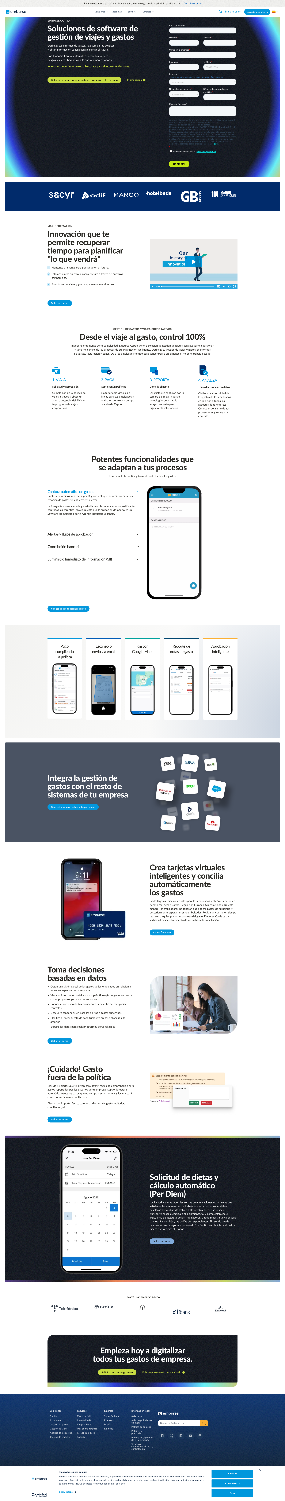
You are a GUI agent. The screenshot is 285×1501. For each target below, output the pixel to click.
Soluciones (100, 12)
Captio (53, 1416)
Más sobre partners (87, 1429)
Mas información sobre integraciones (73, 807)
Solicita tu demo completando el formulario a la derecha (84, 79)
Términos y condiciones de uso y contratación (142, 1446)
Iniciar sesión (233, 11)
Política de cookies (141, 1427)
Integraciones (84, 1424)
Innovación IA (84, 1420)
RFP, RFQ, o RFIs (86, 1433)
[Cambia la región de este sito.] (275, 12)
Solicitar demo (59, 303)
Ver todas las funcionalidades (68, 608)
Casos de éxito (84, 1416)
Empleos (108, 1429)
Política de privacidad (136, 1432)
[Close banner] (260, 1470)
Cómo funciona (162, 932)
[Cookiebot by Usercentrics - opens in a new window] (39, 1495)
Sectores (132, 12)
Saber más (116, 12)
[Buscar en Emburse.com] (220, 11)
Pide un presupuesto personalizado (161, 1372)
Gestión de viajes (59, 1429)
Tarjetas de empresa (60, 1437)
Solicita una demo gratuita (117, 1372)
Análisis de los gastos (61, 1433)
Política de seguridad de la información (142, 1438)
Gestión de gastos (59, 1424)
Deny (232, 1493)
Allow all (232, 1473)
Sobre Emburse (112, 1416)
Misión (107, 1424)
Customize (230, 1483)
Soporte (81, 1437)
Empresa (147, 12)
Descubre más (191, 3)
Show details (66, 1492)
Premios (108, 1420)
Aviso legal (136, 1416)
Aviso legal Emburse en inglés (141, 1421)
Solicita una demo (257, 11)
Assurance (55, 1420)
